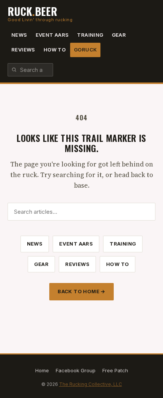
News (19, 35)
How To (55, 50)
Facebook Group (76, 370)
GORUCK (85, 50)
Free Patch (115, 370)
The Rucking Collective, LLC (90, 384)
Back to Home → (81, 291)
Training (90, 35)
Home (42, 370)
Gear (119, 35)
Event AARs (52, 35)
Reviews (23, 50)
